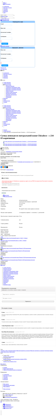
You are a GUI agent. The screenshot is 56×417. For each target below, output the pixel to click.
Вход (5, 2)
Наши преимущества (8, 368)
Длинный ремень (12, 350)
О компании (6, 6)
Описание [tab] (6, 195)
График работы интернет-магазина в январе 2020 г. (15, 359)
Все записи (3, 363)
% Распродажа (6, 100)
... (3, 103)
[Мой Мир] (5, 167)
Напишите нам (5, 20)
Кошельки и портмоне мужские (13, 89)
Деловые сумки (4, 350)
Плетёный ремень (49, 350)
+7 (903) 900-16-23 (5, 19)
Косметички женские (11, 93)
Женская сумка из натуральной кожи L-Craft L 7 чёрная (13, 240)
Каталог (3, 265)
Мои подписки (6, 389)
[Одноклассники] (3, 167)
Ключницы (8, 97)
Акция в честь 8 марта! (8, 356)
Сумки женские (7, 82)
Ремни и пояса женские (11, 92)
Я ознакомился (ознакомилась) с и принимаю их (21, 161)
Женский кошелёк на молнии (23, 350)
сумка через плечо (5, 351)
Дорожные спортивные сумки (13, 87)
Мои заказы (6, 384)
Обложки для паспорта (11, 94)
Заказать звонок (5, 46)
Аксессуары (8, 84)
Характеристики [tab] (8, 196)
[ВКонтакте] (1, 167)
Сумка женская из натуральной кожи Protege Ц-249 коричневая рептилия (18, 259)
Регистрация (7, 4)
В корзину (3, 151)
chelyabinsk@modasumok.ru (11, 397)
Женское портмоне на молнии (37, 350)
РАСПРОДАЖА (7, 284)
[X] (7, 167)
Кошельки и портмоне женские (13, 88)
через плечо (12, 351)
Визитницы (8, 95)
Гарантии (5, 10)
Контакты (5, 11)
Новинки (5, 98)
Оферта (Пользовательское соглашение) (12, 369)
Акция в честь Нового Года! (9, 361)
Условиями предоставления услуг (25, 161)
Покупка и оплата (7, 7)
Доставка (5, 8)
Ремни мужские (9, 91)
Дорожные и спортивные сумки (10, 271)
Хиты (4, 99)
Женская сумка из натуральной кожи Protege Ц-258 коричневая (15, 250)
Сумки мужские (7, 83)
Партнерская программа (9, 385)
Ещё (4, 12)
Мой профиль (6, 386)
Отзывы (5, 102)
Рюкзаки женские (10, 86)
